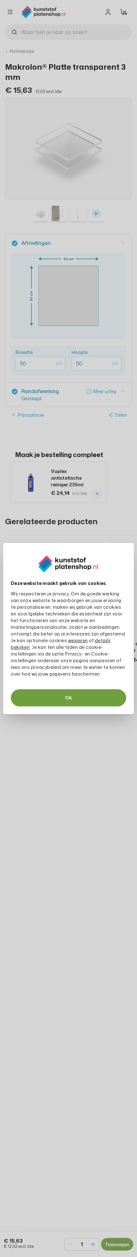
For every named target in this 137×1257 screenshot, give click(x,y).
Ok (68, 697)
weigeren (78, 640)
